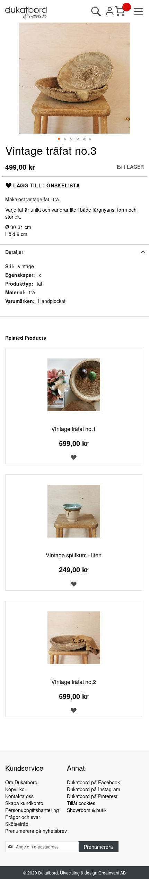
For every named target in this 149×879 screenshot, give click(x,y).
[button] (59, 139)
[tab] (74, 251)
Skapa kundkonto (24, 803)
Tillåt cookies (81, 803)
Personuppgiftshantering (32, 809)
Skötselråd (16, 823)
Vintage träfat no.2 (73, 682)
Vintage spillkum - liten (74, 555)
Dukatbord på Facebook (93, 782)
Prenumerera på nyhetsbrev (36, 830)
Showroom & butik (87, 809)
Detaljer (14, 251)
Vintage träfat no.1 (73, 429)
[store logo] (26, 13)
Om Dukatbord (21, 782)
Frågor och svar (22, 816)
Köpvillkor (15, 789)
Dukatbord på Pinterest (92, 796)
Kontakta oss (19, 796)
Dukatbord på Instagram (93, 789)
